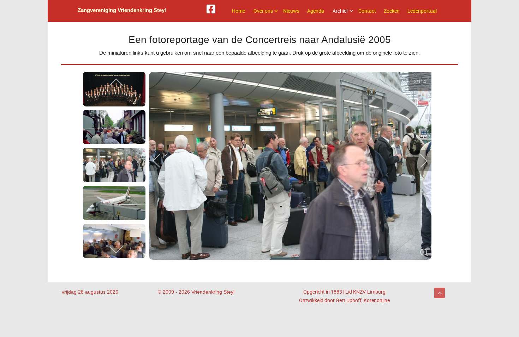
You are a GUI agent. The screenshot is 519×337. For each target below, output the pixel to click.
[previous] (116, 83)
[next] (116, 249)
